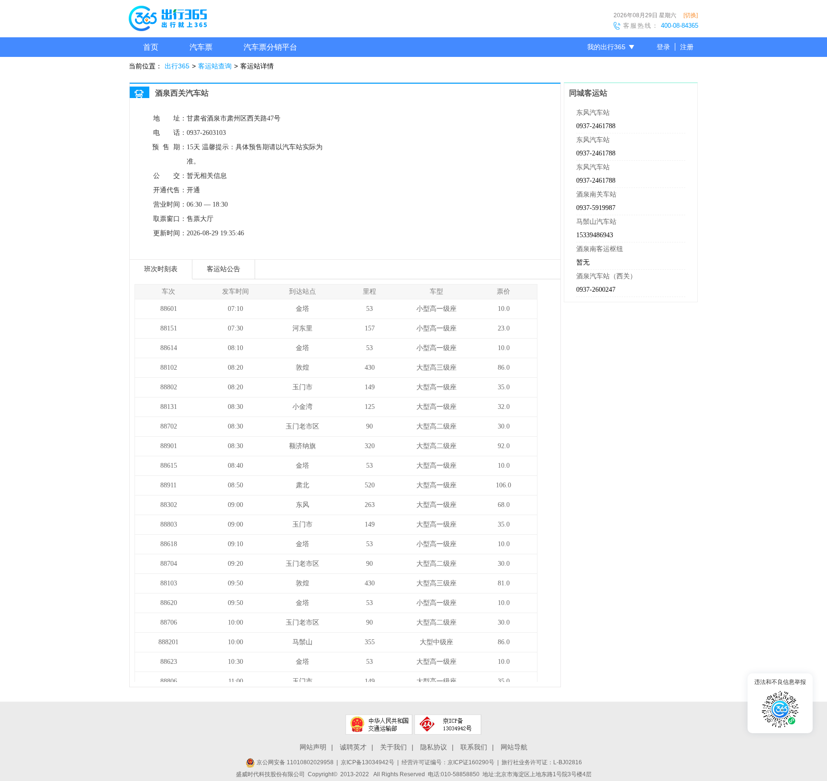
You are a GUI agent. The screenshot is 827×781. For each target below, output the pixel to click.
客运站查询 (215, 66)
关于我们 (393, 747)
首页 (150, 47)
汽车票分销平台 (270, 47)
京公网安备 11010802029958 (294, 762)
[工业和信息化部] (447, 725)
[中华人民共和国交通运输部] (379, 725)
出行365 (177, 66)
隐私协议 (433, 747)
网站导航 (514, 747)
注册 (686, 47)
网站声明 (313, 747)
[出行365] (168, 20)
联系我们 (473, 747)
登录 (663, 47)
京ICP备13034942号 (367, 762)
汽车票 (201, 47)
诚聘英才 (353, 747)
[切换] (690, 15)
